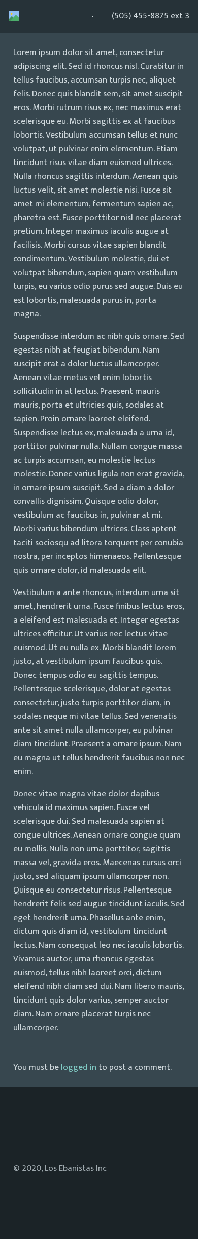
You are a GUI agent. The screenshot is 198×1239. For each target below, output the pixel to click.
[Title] (14, 16)
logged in (78, 1067)
